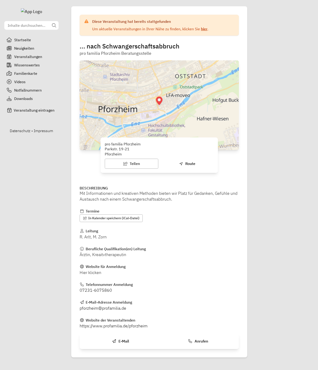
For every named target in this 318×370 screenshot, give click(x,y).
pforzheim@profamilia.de (103, 308)
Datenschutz (20, 130)
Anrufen (201, 341)
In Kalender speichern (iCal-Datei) (113, 218)
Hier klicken (90, 272)
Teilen (134, 163)
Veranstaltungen (28, 56)
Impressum (43, 130)
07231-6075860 (96, 290)
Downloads (23, 98)
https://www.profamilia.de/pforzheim (114, 326)
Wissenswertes (27, 65)
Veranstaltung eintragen (34, 110)
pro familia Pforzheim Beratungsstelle (115, 53)
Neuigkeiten (24, 48)
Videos (20, 81)
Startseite (22, 40)
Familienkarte (25, 73)
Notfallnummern (28, 90)
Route (189, 163)
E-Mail (123, 341)
